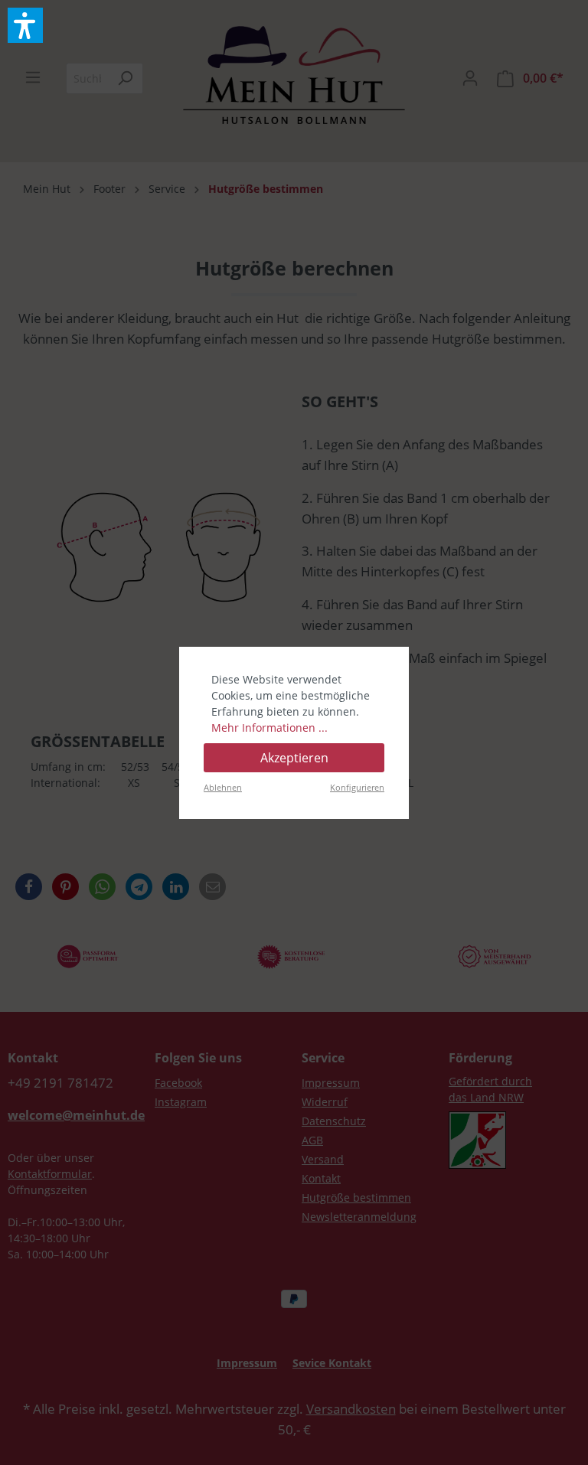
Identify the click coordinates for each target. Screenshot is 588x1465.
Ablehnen (223, 787)
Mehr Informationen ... (269, 727)
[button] (25, 25)
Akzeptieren (294, 757)
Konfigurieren (357, 787)
